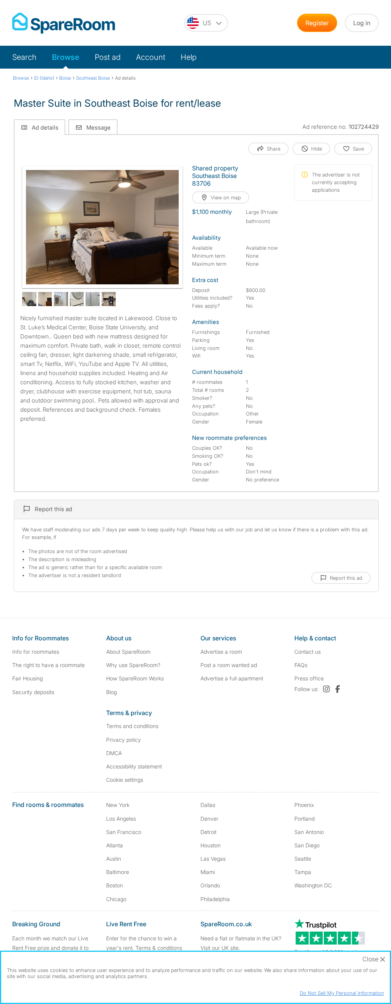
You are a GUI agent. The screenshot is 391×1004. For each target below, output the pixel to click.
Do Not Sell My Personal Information (342, 993)
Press (309, 678)
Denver (209, 818)
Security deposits (33, 692)
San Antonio (309, 832)
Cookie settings (124, 779)
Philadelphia (215, 899)
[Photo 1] (102, 227)
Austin (113, 858)
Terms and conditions (132, 726)
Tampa (302, 872)
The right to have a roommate (48, 665)
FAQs (300, 665)
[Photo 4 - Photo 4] (61, 299)
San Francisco (123, 832)
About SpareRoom (128, 651)
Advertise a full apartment (231, 678)
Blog (111, 692)
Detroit (208, 832)
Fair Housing (27, 678)
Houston (210, 845)
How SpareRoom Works (135, 678)
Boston (114, 885)
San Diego (307, 845)
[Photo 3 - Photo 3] (45, 299)
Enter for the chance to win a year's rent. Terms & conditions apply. (144, 948)
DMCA (114, 753)
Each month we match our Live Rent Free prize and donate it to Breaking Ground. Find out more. (51, 948)
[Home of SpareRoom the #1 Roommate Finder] (63, 23)
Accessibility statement (134, 766)
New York (117, 805)
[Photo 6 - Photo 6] (93, 299)
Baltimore (117, 872)
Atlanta (114, 845)
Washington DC (313, 885)
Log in (361, 23)
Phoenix (304, 805)
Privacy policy (123, 739)
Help (189, 57)
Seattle (302, 858)
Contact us (307, 651)
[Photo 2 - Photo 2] (29, 299)
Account (150, 57)
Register (317, 23)
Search (24, 57)
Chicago (116, 899)
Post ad (108, 57)
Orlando (210, 885)
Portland (304, 818)
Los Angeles (121, 818)
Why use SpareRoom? (133, 665)
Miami (207, 872)
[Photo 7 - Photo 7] (109, 299)
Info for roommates (35, 651)
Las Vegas (213, 858)
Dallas (207, 805)
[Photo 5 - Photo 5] (77, 299)
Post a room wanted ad (228, 665)
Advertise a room (221, 651)
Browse (65, 57)
